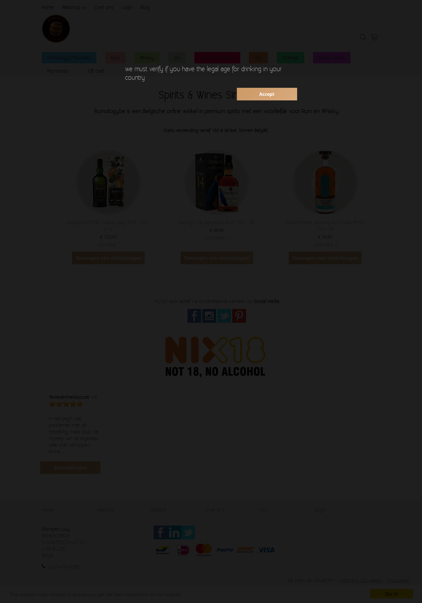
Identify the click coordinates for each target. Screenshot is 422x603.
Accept (266, 94)
